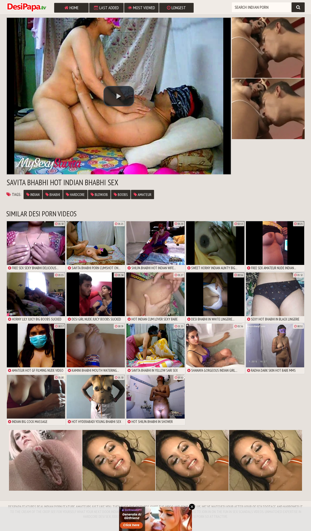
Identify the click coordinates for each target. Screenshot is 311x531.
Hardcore (77, 194)
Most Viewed (143, 7)
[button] (119, 96)
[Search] (298, 7)
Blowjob (101, 194)
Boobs (122, 194)
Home (73, 7)
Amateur (144, 194)
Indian (35, 194)
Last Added (108, 7)
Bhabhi (54, 194)
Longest (178, 7)
